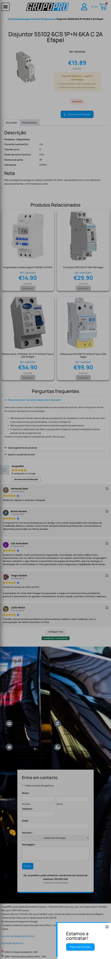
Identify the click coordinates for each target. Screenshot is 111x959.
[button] (107, 927)
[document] (55, 479)
